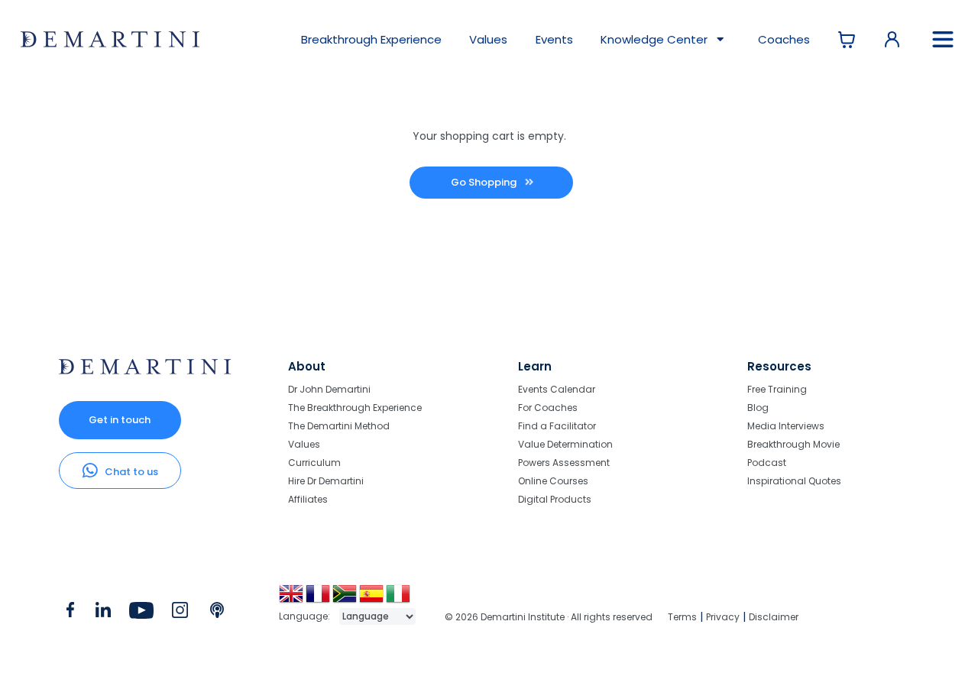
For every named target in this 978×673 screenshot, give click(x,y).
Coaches (784, 39)
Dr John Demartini (329, 390)
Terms (682, 616)
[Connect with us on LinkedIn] (102, 613)
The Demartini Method (339, 425)
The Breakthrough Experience (355, 407)
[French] (319, 599)
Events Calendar (556, 390)
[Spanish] (372, 599)
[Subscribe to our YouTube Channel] (141, 613)
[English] (292, 599)
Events (554, 39)
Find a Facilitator (557, 425)
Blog (758, 407)
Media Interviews (785, 425)
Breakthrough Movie (793, 444)
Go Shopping (485, 182)
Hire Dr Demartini (326, 480)
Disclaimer (773, 616)
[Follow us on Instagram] (180, 613)
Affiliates (308, 499)
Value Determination (565, 444)
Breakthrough (371, 39)
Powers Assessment (564, 462)
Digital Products (554, 499)
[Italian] (399, 599)
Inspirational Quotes (794, 480)
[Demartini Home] (145, 370)
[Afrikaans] (345, 599)
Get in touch (120, 420)
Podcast (766, 462)
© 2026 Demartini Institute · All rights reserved (549, 616)
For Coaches (548, 407)
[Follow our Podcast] (218, 613)
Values (488, 39)
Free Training (777, 390)
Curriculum (314, 462)
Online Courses (553, 480)
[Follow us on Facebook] (70, 613)
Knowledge (654, 39)
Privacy (723, 616)
